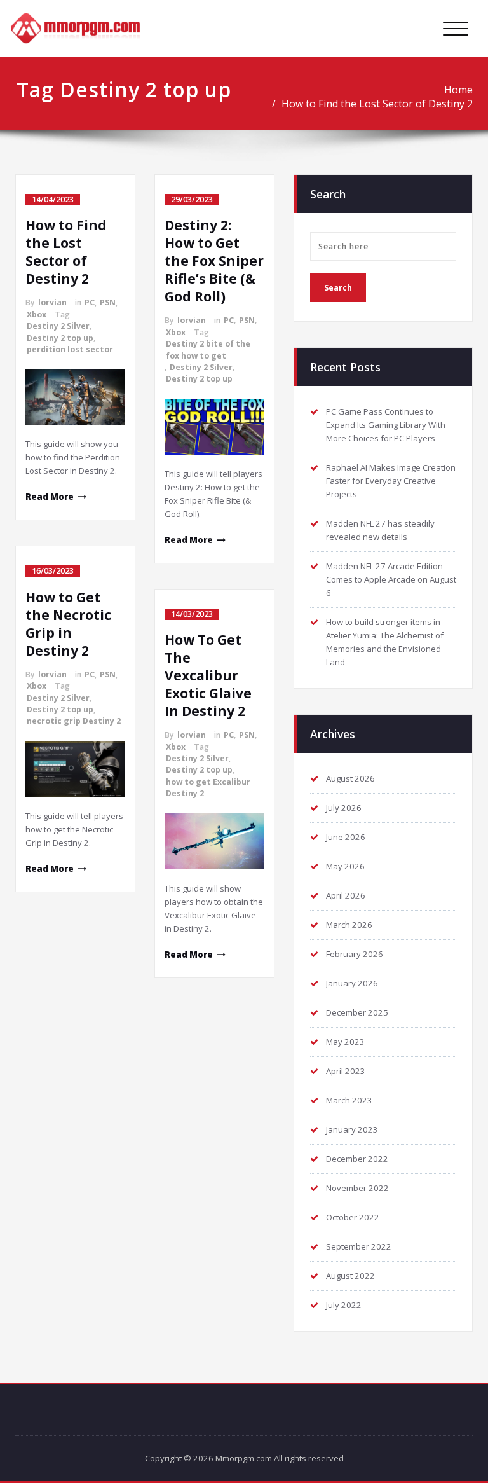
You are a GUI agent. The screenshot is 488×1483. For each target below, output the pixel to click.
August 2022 (350, 1275)
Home (458, 90)
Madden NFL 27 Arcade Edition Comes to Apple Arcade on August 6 (391, 579)
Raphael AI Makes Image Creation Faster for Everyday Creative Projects (391, 481)
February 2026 (354, 954)
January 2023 (352, 1129)
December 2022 (357, 1158)
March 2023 (349, 1100)
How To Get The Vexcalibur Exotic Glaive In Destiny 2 (208, 675)
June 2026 (345, 837)
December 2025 (357, 1012)
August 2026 (350, 778)
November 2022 (357, 1188)
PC (90, 302)
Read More (49, 496)
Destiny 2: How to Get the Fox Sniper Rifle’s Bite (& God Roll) (214, 260)
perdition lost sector (70, 349)
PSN (108, 302)
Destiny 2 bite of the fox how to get (208, 349)
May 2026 (345, 866)
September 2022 (358, 1246)
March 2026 (349, 924)
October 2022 (352, 1217)
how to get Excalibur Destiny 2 (208, 787)
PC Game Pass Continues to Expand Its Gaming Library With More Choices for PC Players (385, 425)
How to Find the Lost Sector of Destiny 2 (377, 104)
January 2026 (352, 983)
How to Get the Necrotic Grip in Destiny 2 (68, 623)
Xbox (36, 314)
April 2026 (345, 895)
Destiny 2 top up (60, 338)
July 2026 (344, 807)
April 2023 (345, 1071)
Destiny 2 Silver (58, 326)
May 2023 (345, 1041)
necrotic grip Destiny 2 (74, 720)
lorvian (52, 302)
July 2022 (344, 1305)
